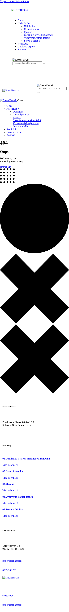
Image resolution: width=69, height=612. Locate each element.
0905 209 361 (9, 570)
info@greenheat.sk (12, 560)
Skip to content (7, 1)
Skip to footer (22, 1)
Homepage (5, 166)
